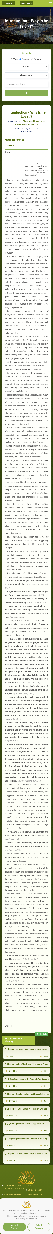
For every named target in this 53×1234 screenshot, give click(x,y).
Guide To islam (35, 1190)
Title (15, 59)
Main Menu (26, 3)
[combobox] (26, 67)
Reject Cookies (39, 1227)
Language (7, 3)
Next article (42, 1034)
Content (25, 59)
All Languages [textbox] (26, 75)
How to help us (35, 1194)
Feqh (30, 1185)
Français (10, 145)
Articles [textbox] (26, 66)
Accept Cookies (14, 1227)
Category (38, 59)
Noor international (12, 1194)
